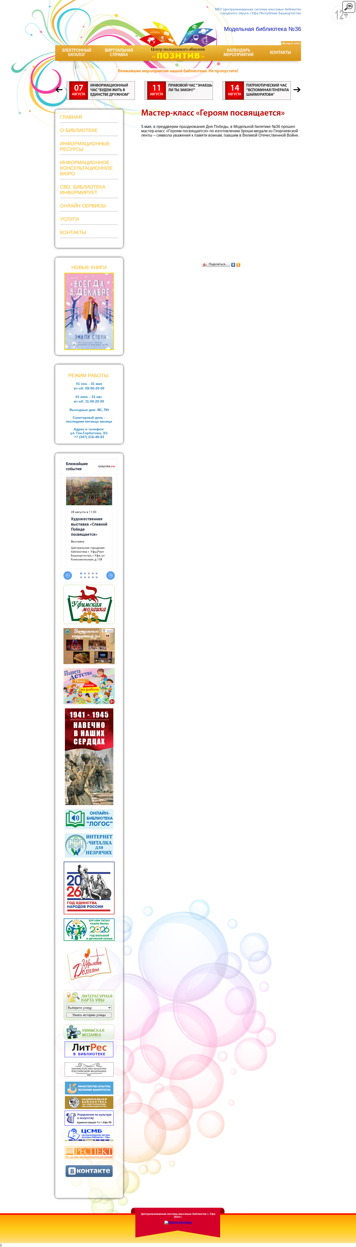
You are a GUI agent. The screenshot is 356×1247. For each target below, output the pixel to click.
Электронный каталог (76, 53)
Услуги (69, 219)
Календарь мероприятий (239, 53)
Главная (71, 117)
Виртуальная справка (119, 53)
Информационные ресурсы (85, 146)
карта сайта (293, 43)
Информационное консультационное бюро (86, 168)
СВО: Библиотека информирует (82, 189)
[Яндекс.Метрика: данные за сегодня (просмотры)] (178, 1223)
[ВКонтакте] (233, 265)
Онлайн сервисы (83, 205)
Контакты (280, 53)
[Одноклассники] (238, 265)
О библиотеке (79, 130)
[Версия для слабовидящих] (348, 12)
